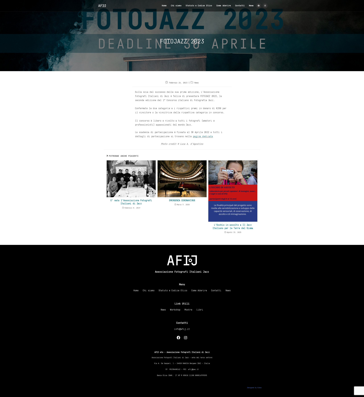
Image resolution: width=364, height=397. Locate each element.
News (196, 83)
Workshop (175, 310)
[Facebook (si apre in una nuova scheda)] (258, 5)
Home (136, 290)
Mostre (188, 310)
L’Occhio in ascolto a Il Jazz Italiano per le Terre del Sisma (233, 226)
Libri (200, 310)
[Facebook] (178, 337)
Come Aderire (199, 290)
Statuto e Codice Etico (173, 290)
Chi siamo (148, 290)
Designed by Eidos (254, 387)
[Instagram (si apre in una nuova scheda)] (265, 5)
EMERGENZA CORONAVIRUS (182, 200)
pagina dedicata (203, 136)
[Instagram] (185, 337)
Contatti (216, 290)
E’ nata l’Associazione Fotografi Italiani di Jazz (131, 202)
